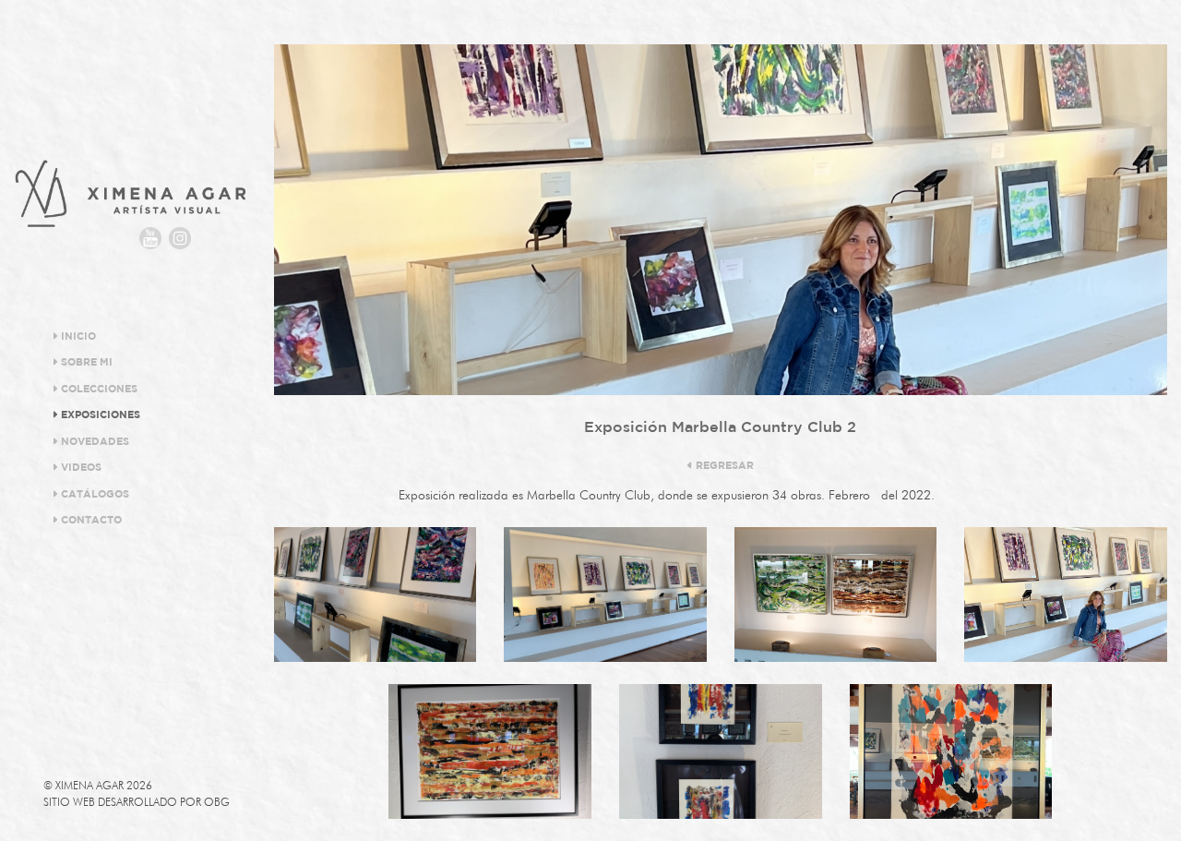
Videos (79, 468)
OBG (217, 802)
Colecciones (97, 389)
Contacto (90, 520)
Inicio (77, 337)
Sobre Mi (85, 362)
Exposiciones (99, 415)
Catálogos (93, 494)
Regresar (723, 466)
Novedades (93, 442)
